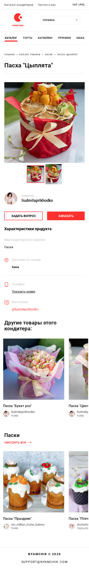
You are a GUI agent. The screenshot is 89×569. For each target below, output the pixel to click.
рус (82, 4)
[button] (44, 122)
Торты (27, 37)
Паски (49, 54)
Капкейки (45, 37)
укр (75, 4)
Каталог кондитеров (18, 5)
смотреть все (15, 442)
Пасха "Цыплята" (67, 54)
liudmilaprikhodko (37, 200)
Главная (9, 54)
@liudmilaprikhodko (25, 309)
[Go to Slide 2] (53, 174)
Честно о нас (47, 5)
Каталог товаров (29, 54)
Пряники (64, 37)
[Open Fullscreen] (81, 158)
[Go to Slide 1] (35, 174)
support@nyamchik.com (44, 562)
